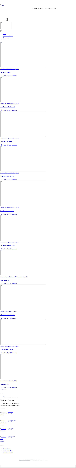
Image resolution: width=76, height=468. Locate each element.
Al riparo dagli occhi (6, 349)
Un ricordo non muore (7, 211)
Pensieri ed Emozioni (5, 69)
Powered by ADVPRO (24, 460)
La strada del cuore (6, 141)
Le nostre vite (4, 384)
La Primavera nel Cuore (7, 245)
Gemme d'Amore (4, 277)
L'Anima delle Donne (14, 277)
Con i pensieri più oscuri (7, 107)
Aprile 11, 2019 (15, 69)
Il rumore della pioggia (7, 176)
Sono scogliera (4, 280)
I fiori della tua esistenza (7, 315)
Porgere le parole (5, 72)
